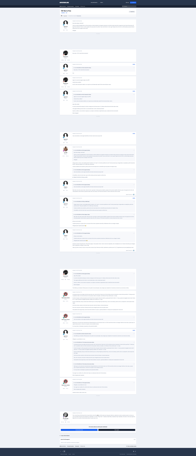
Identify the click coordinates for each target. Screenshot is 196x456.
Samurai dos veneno (66, 297)
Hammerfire (65, 56)
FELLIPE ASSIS (65, 418)
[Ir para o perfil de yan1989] (65, 148)
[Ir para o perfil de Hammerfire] (65, 52)
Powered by (131, 454)
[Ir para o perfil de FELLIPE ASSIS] (65, 414)
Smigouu (65, 187)
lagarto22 (65, 15)
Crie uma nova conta (79, 429)
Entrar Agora (117, 429)
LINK (98, 415)
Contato (69, 454)
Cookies (73, 454)
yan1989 (65, 152)
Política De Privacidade (63, 454)
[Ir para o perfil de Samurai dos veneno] (65, 294)
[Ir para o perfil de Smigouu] (65, 183)
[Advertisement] (98, 41)
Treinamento (79, 15)
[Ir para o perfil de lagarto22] (61, 15)
